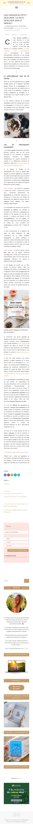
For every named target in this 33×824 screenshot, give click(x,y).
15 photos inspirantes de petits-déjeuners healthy (16, 51)
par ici (24, 648)
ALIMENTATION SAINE (10, 496)
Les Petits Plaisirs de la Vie (15, 820)
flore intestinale (23, 343)
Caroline (7, 34)
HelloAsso (19, 778)
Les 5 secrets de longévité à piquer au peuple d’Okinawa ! (15, 511)
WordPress (23, 821)
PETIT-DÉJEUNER (22, 496)
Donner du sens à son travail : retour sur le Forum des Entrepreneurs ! (16, 505)
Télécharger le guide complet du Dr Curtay (17, 452)
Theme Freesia (10, 821)
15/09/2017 (14, 34)
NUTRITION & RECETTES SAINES (13, 493)
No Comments (23, 34)
